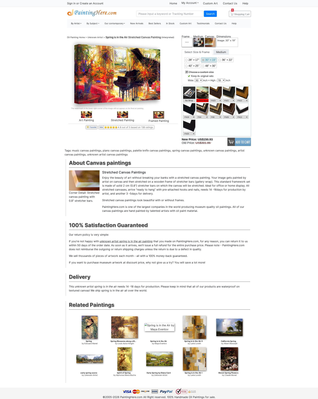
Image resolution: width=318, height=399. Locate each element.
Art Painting (86, 120)
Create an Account (91, 3)
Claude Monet (231, 375)
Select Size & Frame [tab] (197, 52)
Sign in (71, 3)
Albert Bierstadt (230, 343)
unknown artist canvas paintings (107, 154)
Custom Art (210, 3)
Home (173, 3)
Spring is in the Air (117, 37)
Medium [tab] (221, 52)
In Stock (170, 23)
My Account (189, 2)
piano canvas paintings (117, 150)
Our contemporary (114, 23)
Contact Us (230, 3)
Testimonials (203, 23)
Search (210, 13)
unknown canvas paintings (219, 150)
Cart (240, 13)
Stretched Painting (122, 120)
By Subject (92, 23)
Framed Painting (159, 120)
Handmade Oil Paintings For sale (92, 13)
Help (245, 3)
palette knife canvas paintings (152, 150)
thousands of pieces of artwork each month (106, 255)
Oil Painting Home (76, 37)
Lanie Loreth (195, 343)
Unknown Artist (95, 37)
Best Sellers (155, 23)
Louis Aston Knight (126, 343)
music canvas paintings (86, 150)
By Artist (75, 23)
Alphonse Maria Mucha (126, 375)
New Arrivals (136, 23)
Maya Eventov (161, 343)
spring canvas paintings (187, 150)
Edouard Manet (91, 343)
